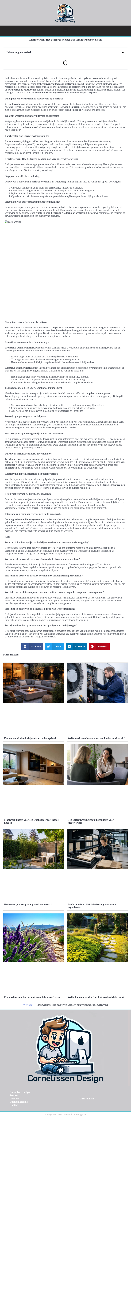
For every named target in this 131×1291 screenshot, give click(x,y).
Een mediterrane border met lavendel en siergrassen (32, 997)
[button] (65, 29)
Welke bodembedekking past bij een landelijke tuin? (96, 997)
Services (14, 1095)
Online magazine (19, 1101)
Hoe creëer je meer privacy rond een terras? (28, 904)
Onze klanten (87, 1098)
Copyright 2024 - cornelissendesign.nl (65, 1114)
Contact (14, 1105)
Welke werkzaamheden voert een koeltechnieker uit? (96, 738)
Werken (27, 1004)
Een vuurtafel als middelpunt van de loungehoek (30, 738)
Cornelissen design (20, 1092)
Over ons (14, 1098)
